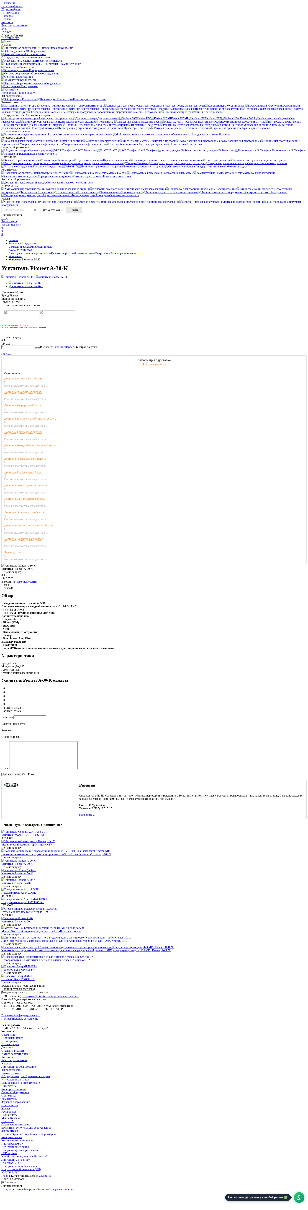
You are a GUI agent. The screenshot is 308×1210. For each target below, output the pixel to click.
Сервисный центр (12, 6)
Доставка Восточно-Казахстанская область (30, 418)
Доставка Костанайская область (23, 472)
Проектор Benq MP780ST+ (17, 969)
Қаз (9, 31)
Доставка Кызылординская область (25, 485)
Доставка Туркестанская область (24, 538)
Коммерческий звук (40, 246)
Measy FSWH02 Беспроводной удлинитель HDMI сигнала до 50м (41, 931)
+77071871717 (10, 38)
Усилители (130, 253)
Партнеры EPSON (12, 1143)
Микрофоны (102, 253)
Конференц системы (13, 1089)
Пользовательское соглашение (19, 1018)
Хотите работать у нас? (15, 1053)
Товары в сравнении (61, 1189)
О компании (8, 2)
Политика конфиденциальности (20, 1015)
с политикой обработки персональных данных (50, 996)
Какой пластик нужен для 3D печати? (24, 1156)
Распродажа (8, 1111)
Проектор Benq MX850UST (18, 979)
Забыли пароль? (11, 224)
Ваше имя (7, 717)
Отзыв (5, 768)
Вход (4, 218)
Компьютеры (9, 1098)
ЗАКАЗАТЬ (6, 354)
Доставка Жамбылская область (23, 432)
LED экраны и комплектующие (20, 1082)
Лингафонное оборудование (18, 1066)
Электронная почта (13, 723)
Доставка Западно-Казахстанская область (29, 445)
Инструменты (9, 1105)
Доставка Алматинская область (23, 392)
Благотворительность (14, 25)
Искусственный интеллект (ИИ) (21, 1169)
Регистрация (9, 221)
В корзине (64, 346)
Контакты (7, 22)
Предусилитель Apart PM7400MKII (22, 902)
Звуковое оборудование (23, 243)
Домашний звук (18, 246)
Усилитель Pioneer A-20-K (17, 863)
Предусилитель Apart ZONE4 (19, 892)
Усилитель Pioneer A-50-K (17, 873)
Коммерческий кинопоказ (17, 1140)
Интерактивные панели (15, 1079)
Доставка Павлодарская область (24, 512)
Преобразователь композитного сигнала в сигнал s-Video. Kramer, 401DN (46, 959)
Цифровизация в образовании (19, 1150)
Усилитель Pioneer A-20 (15, 921)
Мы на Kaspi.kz (10, 1117)
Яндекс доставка (14, 552)
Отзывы (6, 18)
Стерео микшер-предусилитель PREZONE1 (28, 911)
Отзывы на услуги (12, 1050)
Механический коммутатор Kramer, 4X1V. (27, 844)
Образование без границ (16, 1124)
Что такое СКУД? (11, 1162)
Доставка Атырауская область (22, 405)
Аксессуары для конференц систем (30, 253)
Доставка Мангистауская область (24, 498)
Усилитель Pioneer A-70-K (17, 883)
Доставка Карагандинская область (25, 458)
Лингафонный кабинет (15, 1159)
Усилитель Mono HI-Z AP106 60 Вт (22, 834)
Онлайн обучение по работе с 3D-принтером (28, 1134)
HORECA (7, 1121)
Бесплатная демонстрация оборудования (26, 1127)
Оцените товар (10, 736)
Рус (3, 31)
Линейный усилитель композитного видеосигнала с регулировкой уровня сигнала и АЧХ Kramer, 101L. (64, 940)
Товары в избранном (36, 1189)
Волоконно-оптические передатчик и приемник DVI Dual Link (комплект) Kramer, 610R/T (56, 854)
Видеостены (8, 1085)
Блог (4, 28)
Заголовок (7, 730)
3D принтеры (9, 1130)
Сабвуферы (117, 253)
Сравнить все (51, 825)
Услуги (5, 1108)
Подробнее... (87, 814)
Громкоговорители (62, 253)
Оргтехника (8, 1095)
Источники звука (84, 253)
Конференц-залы (11, 1137)
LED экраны (9, 1153)
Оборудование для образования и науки (25, 1076)
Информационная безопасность (20, 1166)
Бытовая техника (11, 1073)
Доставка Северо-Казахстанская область (28, 525)
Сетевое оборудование (15, 1092)
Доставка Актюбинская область (23, 378)
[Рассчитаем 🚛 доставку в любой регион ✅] (299, 1197)
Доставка (7, 15)
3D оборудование (12, 1069)
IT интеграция (10, 12)
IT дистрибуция (10, 9)
